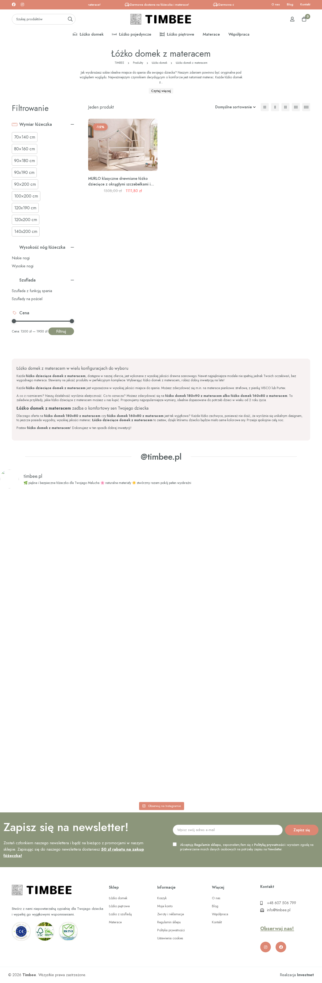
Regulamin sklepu (207, 844)
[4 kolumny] (296, 107)
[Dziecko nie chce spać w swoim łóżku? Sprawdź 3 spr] (96, 646)
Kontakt (305, 4)
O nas (276, 4)
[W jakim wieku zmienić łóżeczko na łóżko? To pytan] (226, 646)
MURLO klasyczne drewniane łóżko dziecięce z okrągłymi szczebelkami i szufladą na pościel (119, 184)
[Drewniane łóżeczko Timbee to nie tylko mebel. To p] (31, 596)
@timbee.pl (161, 456)
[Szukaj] (70, 19)
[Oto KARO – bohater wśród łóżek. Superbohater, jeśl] (291, 606)
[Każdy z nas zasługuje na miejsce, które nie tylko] (161, 606)
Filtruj (61, 331)
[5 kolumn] (306, 107)
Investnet (305, 975)
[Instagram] (22, 5)
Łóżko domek (159, 63)
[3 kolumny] (285, 107)
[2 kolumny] (275, 107)
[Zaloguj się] (292, 19)
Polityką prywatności (269, 844)
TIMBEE (119, 63)
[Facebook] (13, 5)
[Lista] (265, 107)
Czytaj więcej (161, 90)
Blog (290, 4)
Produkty (138, 63)
